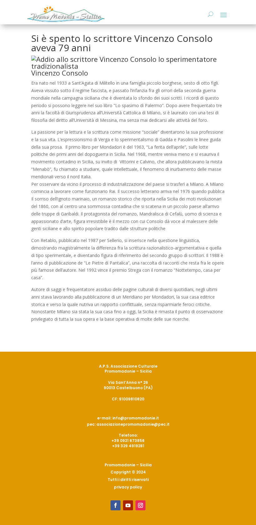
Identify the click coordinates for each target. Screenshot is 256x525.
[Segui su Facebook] (116, 505)
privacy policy (128, 487)
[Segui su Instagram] (140, 505)
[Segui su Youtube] (128, 505)
